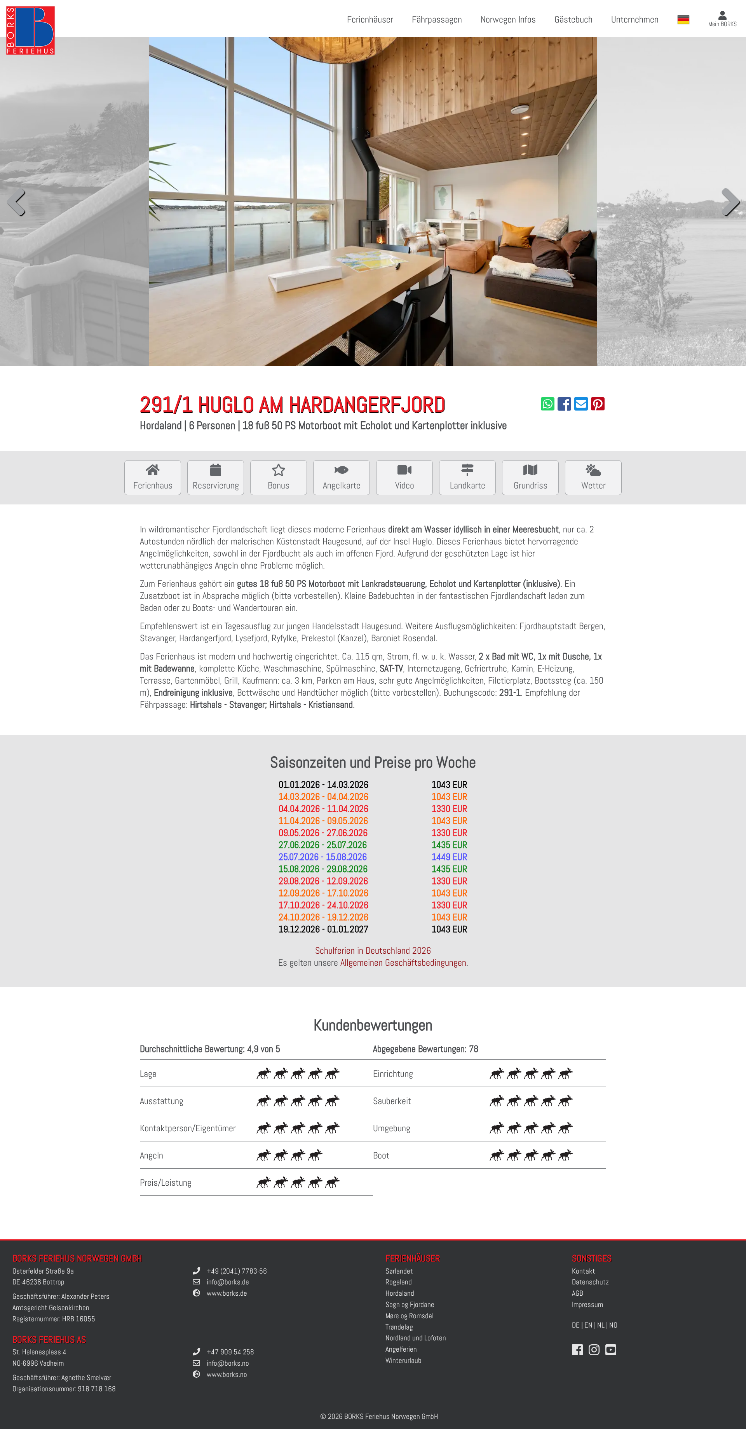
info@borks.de (228, 1282)
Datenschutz (590, 1282)
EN (588, 1325)
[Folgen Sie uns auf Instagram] (594, 1350)
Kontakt (583, 1271)
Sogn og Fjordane (409, 1304)
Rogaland (398, 1282)
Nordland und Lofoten (415, 1338)
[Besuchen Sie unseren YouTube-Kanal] (610, 1350)
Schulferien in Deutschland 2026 (373, 950)
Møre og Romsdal (409, 1316)
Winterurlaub (403, 1360)
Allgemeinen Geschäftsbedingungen (403, 962)
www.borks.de (227, 1293)
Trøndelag (399, 1327)
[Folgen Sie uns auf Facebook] (577, 1350)
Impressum (587, 1304)
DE (576, 1325)
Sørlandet (399, 1271)
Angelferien (401, 1349)
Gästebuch (573, 20)
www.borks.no (227, 1374)
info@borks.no (228, 1363)
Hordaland (399, 1293)
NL (601, 1325)
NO (613, 1325)
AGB (577, 1293)
